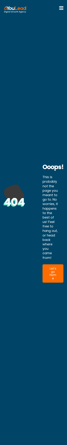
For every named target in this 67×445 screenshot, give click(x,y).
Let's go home (52, 273)
